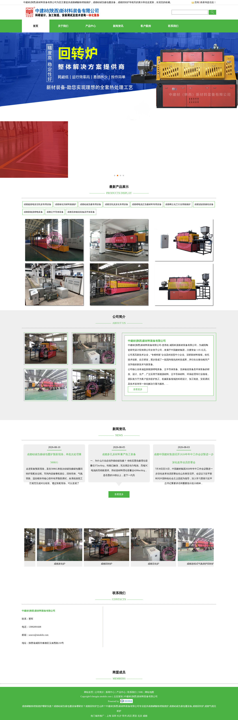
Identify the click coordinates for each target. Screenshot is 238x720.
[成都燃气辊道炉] (54, 221)
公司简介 (99, 692)
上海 (109, 716)
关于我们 (63, 26)
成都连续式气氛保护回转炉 (176, 564)
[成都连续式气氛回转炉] (119, 221)
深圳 (114, 716)
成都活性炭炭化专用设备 (116, 204)
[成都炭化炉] (35, 530)
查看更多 (137, 389)
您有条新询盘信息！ (205, 2)
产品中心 (90, 26)
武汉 (129, 716)
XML (140, 692)
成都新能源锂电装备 (33, 212)
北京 (140, 716)
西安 (134, 716)
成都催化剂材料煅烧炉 (65, 204)
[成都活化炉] (129, 530)
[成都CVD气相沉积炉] (184, 265)
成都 (145, 716)
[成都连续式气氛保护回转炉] (176, 530)
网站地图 (149, 692)
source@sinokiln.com (38, 635)
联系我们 (173, 26)
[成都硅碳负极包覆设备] (119, 265)
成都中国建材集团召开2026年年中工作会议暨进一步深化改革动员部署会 (184, 458)
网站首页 (88, 692)
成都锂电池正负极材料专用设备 (146, 204)
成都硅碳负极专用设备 (90, 204)
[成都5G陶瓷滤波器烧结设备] (54, 265)
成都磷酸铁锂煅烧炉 (80, 2)
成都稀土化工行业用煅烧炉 (178, 204)
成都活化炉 (129, 564)
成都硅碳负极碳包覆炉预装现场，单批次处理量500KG (54, 458)
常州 (124, 716)
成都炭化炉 (35, 564)
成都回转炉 (82, 564)
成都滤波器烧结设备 (203, 204)
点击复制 (118, 696)
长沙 (119, 716)
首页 (35, 26)
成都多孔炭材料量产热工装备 (119, 454)
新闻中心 (110, 692)
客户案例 (146, 26)
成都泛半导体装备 (55, 212)
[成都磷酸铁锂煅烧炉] (184, 221)
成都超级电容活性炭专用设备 (37, 204)
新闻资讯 (118, 26)
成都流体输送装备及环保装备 (81, 212)
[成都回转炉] (82, 530)
